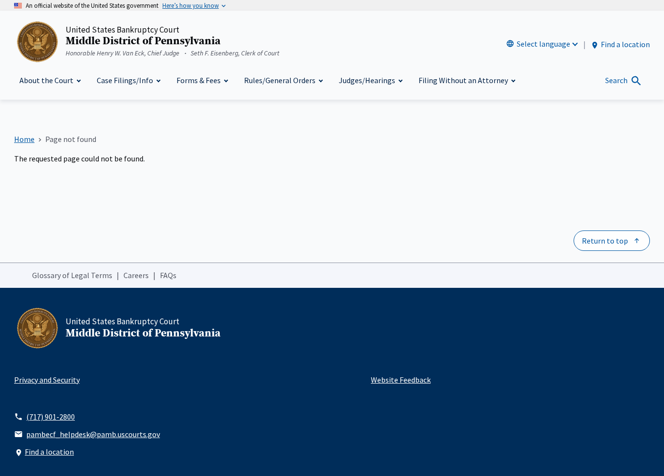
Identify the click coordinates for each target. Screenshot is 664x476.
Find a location (625, 44)
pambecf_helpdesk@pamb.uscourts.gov (93, 434)
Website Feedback (401, 380)
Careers (136, 275)
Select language (543, 44)
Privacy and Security (47, 380)
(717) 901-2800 (50, 417)
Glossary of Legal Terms (72, 275)
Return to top (605, 241)
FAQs (168, 275)
